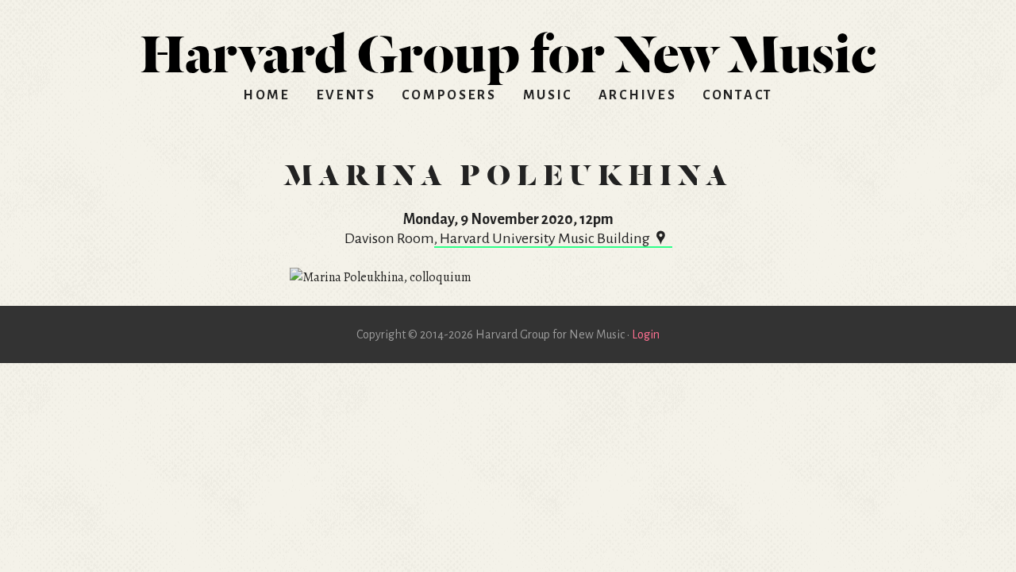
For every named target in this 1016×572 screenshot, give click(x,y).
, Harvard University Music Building (542, 238)
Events (346, 95)
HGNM (508, 47)
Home (267, 95)
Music (548, 95)
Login (646, 334)
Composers (449, 95)
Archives (637, 95)
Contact (737, 95)
